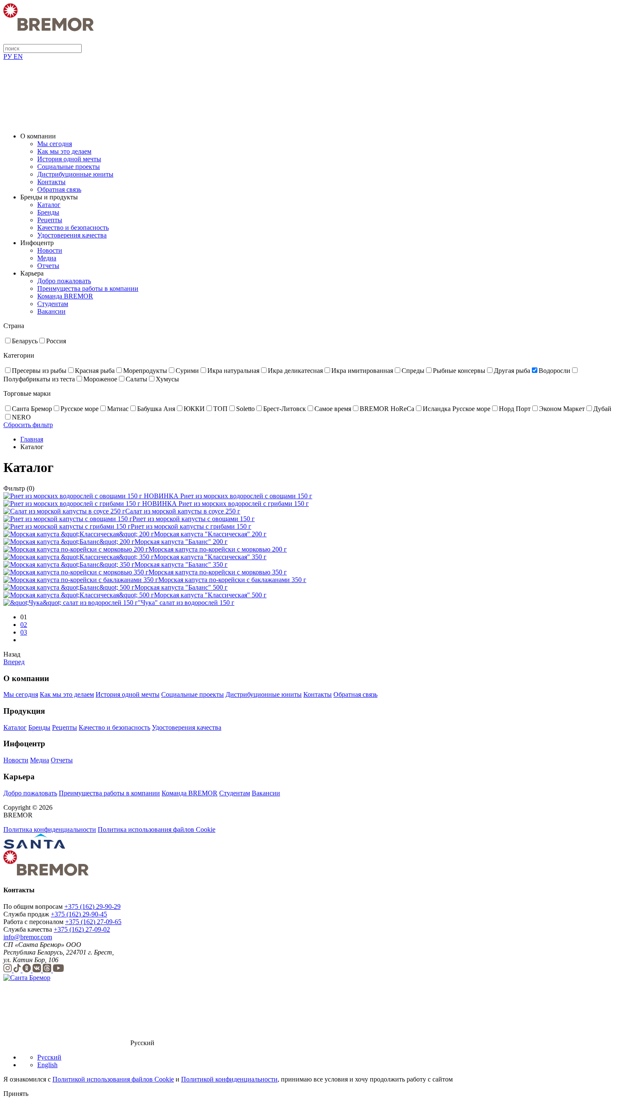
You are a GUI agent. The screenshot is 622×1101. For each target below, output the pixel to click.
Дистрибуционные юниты (75, 174)
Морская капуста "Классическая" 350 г (210, 556)
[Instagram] (8, 970)
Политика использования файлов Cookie (156, 829)
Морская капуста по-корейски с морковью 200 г (218, 549)
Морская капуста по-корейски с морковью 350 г (218, 572)
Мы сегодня (54, 143)
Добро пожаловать (64, 280)
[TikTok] (18, 970)
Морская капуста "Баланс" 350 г (181, 564)
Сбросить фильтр (28, 424)
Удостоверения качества (72, 235)
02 (23, 624)
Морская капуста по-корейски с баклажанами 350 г (232, 579)
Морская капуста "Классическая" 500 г (210, 595)
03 (23, 632)
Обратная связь (59, 189)
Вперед (14, 661)
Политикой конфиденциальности (229, 1079)
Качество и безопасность (73, 227)
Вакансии (51, 311)
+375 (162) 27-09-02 (82, 929)
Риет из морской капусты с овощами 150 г (193, 518)
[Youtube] (58, 970)
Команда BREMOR (65, 296)
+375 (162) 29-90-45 (79, 914)
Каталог (49, 204)
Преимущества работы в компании (87, 288)
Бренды (48, 212)
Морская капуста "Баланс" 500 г (181, 587)
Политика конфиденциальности (49, 829)
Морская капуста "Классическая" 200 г (210, 534)
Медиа (46, 258)
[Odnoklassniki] (27, 970)
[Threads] (48, 970)
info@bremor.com (27, 937)
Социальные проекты (68, 166)
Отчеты (48, 265)
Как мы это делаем (64, 151)
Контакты (51, 181)
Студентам (52, 303)
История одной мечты (69, 159)
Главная (31, 439)
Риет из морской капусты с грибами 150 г (191, 526)
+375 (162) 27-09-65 (93, 921)
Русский (49, 1057)
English (47, 1064)
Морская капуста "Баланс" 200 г (181, 541)
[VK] (38, 970)
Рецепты (49, 220)
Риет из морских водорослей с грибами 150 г (244, 503)
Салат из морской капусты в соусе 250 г (182, 511)
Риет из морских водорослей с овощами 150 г (246, 495)
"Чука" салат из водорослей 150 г (186, 602)
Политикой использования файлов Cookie (113, 1079)
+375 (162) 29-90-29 (92, 906)
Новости (49, 250)
